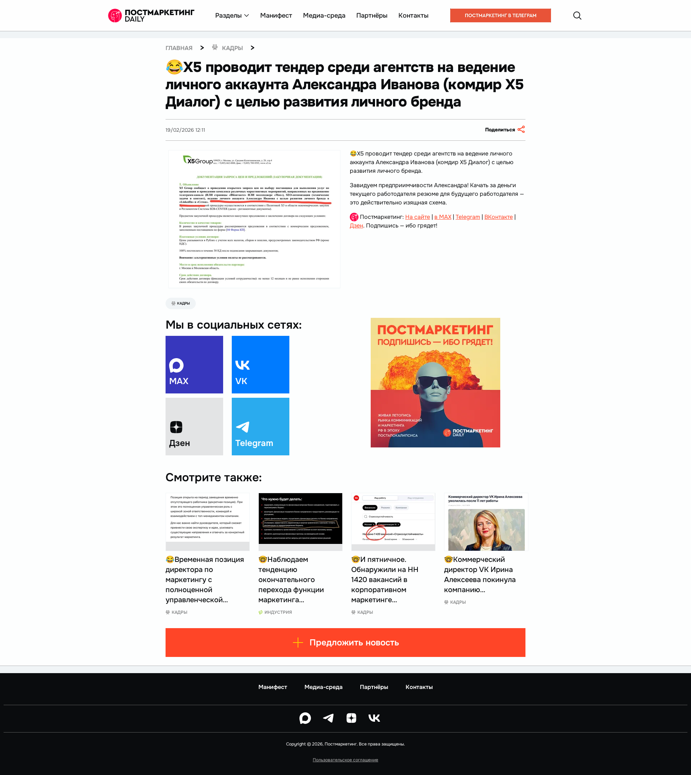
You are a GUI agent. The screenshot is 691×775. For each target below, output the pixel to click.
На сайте (417, 217)
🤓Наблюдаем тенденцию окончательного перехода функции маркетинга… (291, 579)
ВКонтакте (498, 217)
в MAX (442, 217)
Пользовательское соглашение (345, 760)
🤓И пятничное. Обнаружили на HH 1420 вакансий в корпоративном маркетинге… (385, 579)
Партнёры (372, 15)
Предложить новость (354, 642)
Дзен (356, 225)
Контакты (413, 15)
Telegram (468, 217)
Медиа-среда (324, 15)
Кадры (183, 303)
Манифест (276, 15)
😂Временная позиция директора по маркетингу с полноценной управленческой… (205, 579)
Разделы (228, 15)
